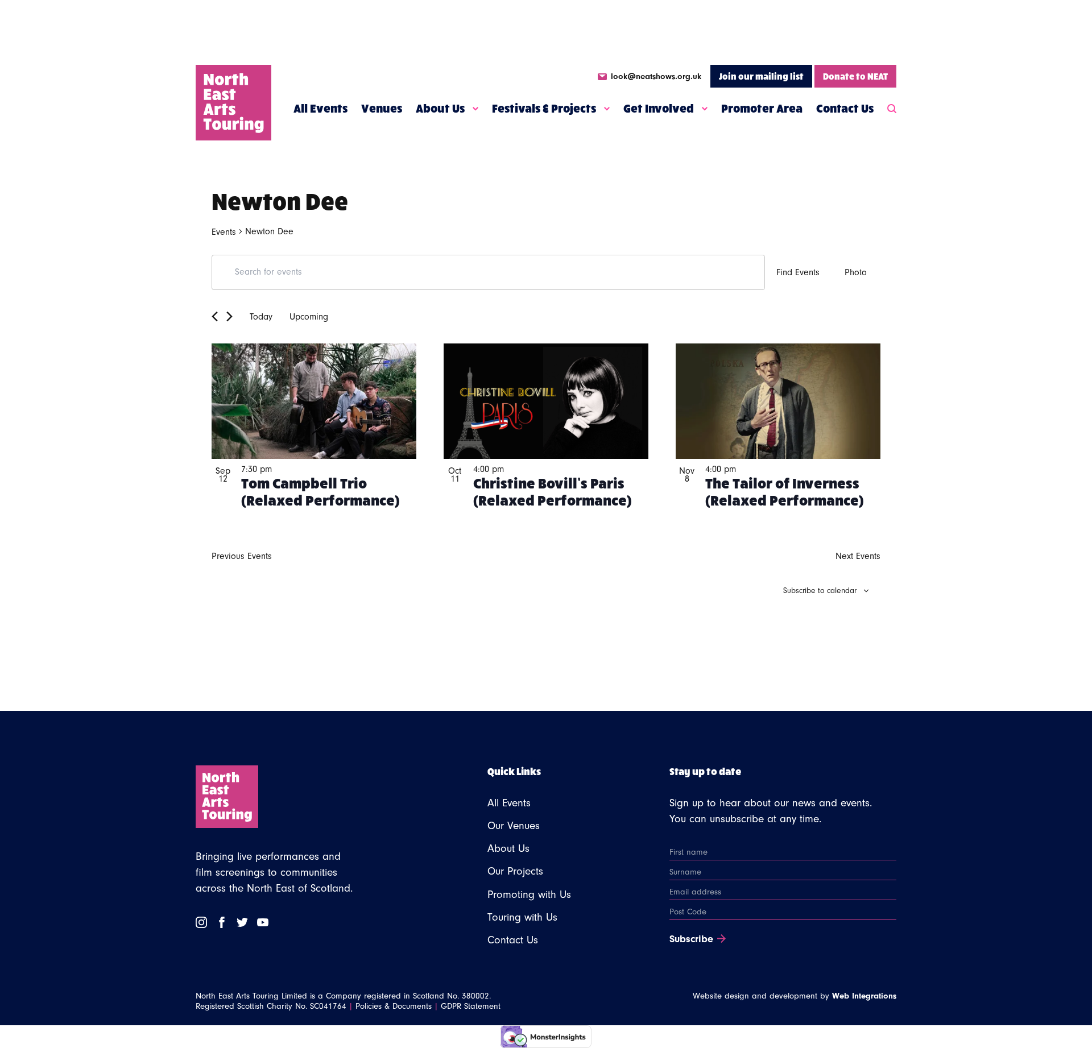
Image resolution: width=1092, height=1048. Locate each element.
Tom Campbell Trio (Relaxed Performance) (320, 491)
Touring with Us (522, 917)
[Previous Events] (215, 316)
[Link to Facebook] (222, 922)
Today (261, 317)
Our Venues (513, 825)
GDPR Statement (470, 1006)
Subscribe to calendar (820, 590)
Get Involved (658, 108)
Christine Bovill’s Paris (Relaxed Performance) (552, 491)
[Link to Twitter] (242, 922)
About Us (440, 108)
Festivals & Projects (544, 108)
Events (224, 232)
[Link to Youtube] (262, 922)
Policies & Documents (393, 1006)
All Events (320, 108)
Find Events (798, 272)
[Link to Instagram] (201, 922)
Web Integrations (864, 996)
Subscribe (691, 939)
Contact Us (845, 108)
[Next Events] (229, 316)
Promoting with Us (529, 894)
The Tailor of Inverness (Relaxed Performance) (784, 491)
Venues (381, 108)
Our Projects (515, 871)
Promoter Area (762, 108)
